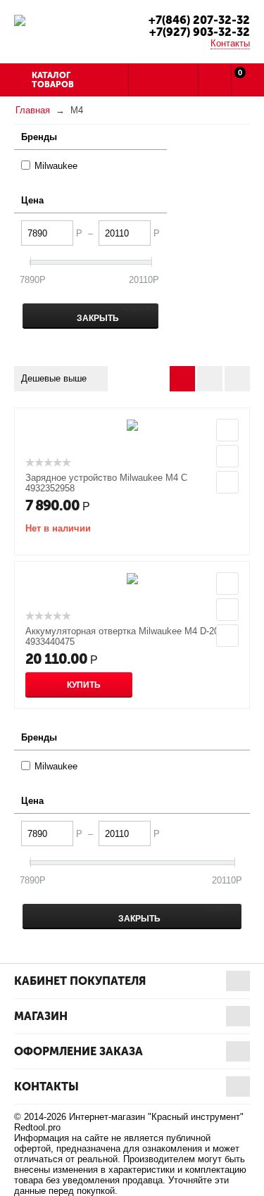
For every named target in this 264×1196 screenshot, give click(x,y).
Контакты (230, 43)
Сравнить (227, 482)
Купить (84, 685)
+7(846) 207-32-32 (199, 20)
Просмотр (227, 430)
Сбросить (141, 307)
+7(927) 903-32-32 (199, 32)
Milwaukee (55, 165)
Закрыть (97, 318)
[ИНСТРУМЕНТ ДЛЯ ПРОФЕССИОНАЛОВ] (19, 19)
